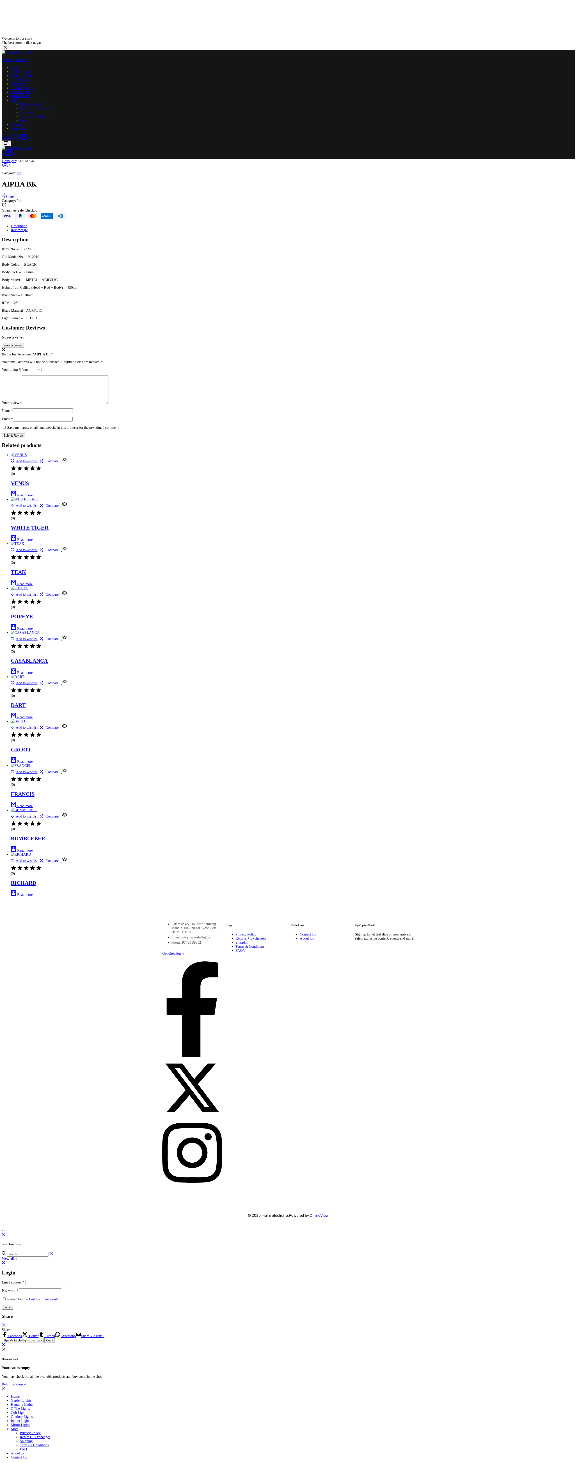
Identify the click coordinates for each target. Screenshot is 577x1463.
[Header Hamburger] (6, 143)
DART (18, 705)
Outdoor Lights (22, 88)
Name (7, 410)
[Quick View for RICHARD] (64, 861)
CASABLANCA (29, 661)
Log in (7, 1307)
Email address (13, 1282)
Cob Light (18, 84)
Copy (49, 1340)
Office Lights (20, 80)
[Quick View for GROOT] (64, 727)
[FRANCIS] (20, 765)
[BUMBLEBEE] (24, 810)
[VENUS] (19, 455)
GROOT (21, 750)
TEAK (18, 572)
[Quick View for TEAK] (64, 550)
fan (14, 161)
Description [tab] (19, 226)
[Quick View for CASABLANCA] (64, 639)
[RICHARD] (21, 854)
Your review (12, 403)
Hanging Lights (22, 76)
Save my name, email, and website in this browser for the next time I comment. (63, 427)
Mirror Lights (20, 96)
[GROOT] (19, 721)
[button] (16, 138)
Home (15, 67)
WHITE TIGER (29, 528)
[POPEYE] (19, 588)
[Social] (192, 1056)
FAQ (23, 120)
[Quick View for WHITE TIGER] (64, 505)
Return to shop (13, 1384)
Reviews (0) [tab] (19, 230)
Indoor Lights (20, 92)
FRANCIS (22, 794)
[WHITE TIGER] (24, 499)
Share (10, 196)
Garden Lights (21, 72)
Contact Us (19, 128)
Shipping (26, 112)
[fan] (6, 165)
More (14, 100)
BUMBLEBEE (28, 838)
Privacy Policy (30, 104)
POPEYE (22, 617)
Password (10, 1291)
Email (7, 419)
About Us (307, 938)
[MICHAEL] (9, 165)
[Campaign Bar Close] (5, 47)
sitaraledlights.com (15, 60)
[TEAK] (17, 544)
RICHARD (23, 883)
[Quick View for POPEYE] (64, 594)
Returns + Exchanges (35, 108)
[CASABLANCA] (25, 632)
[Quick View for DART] (64, 683)
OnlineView (319, 1215)
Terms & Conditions (34, 116)
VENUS (20, 483)
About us (17, 124)
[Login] (9, 138)
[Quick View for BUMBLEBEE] (64, 816)
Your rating (11, 369)
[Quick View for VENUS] (64, 461)
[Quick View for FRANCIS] (64, 772)
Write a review (13, 345)
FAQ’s (240, 950)
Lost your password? (44, 1299)
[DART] (3, 165)
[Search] (4, 138)
